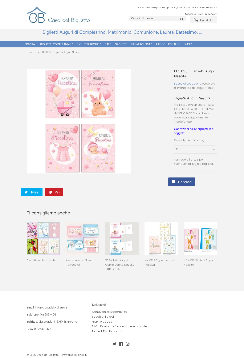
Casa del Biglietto (48, 355)
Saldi (108, 44)
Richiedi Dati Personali (107, 331)
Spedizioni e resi (103, 317)
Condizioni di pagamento (109, 312)
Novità (30, 44)
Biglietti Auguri (88, 44)
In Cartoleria (141, 44)
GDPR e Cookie (102, 322)
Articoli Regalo (167, 44)
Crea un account (207, 14)
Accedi (189, 14)
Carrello (207, 20)
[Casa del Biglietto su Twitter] (114, 344)
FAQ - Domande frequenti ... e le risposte (119, 326)
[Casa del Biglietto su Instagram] (128, 344)
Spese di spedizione (187, 84)
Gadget (120, 44)
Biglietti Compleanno (56, 44)
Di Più (187, 44)
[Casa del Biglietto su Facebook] (121, 344)
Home (30, 52)
